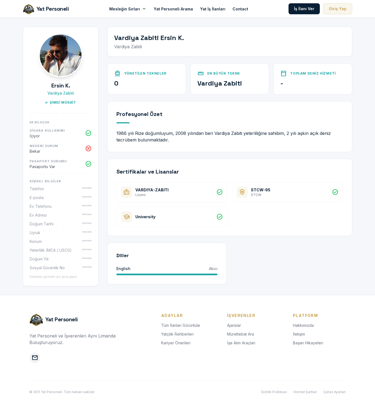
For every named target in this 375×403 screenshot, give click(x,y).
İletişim (299, 334)
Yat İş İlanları (212, 9)
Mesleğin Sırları (128, 9)
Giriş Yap (337, 8)
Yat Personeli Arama (173, 9)
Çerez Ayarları (334, 392)
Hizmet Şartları (305, 392)
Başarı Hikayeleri (308, 342)
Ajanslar (234, 325)
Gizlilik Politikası (274, 392)
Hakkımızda (303, 325)
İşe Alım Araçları (241, 342)
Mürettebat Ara (240, 334)
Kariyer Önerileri (176, 342)
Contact (240, 9)
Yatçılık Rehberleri (177, 334)
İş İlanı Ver (304, 8)
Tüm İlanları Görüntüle (180, 325)
